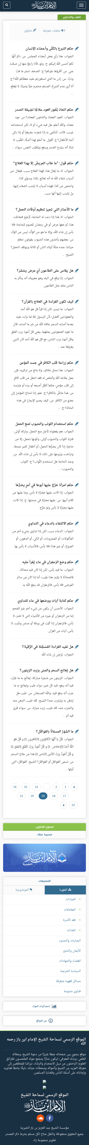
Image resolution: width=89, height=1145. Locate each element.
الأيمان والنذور (72, 951)
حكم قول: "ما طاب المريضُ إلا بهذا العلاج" (43, 163)
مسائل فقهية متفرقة (68, 981)
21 (21, 796)
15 (25, 786)
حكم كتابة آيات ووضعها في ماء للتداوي (45, 601)
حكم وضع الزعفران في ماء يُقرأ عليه (47, 562)
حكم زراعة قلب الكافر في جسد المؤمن (46, 363)
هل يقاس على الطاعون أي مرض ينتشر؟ (45, 271)
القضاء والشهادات (70, 961)
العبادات (71, 900)
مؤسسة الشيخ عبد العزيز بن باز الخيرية (44, 1127)
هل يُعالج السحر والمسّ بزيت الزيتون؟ (46, 670)
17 (64, 796)
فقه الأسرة (69, 920)
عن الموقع (42, 1021)
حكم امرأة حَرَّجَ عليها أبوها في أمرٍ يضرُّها (44, 485)
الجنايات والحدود (70, 941)
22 (73, 805)
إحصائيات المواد (42, 1006)
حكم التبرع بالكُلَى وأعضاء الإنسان (49, 49)
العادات (71, 931)
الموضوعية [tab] (22, 890)
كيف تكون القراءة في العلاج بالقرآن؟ (47, 302)
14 (36, 786)
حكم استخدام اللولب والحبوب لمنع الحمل (44, 424)
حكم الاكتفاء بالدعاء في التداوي (50, 524)
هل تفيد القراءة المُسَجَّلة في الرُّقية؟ (47, 647)
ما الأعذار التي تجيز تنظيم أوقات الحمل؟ (44, 210)
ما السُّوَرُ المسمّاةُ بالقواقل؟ (54, 732)
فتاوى (28, 30)
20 (32, 796)
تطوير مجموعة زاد (44, 1140)
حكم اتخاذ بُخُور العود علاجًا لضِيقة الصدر (44, 110)
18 (53, 796)
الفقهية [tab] (63, 890)
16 (15, 786)
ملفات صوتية (52, 30)
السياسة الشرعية (70, 971)
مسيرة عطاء (44, 834)
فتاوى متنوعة (72, 991)
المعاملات (70, 910)
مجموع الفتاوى (45, 827)
